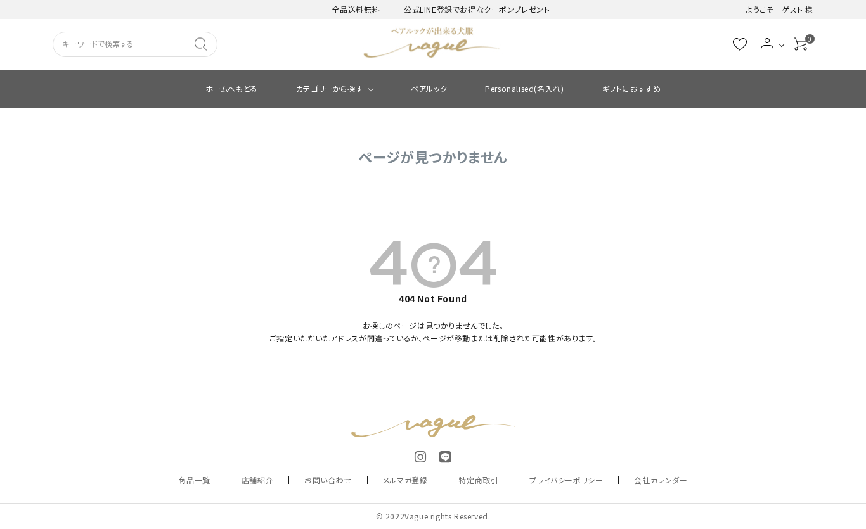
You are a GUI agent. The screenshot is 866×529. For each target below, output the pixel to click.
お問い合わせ (328, 480)
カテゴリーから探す (329, 88)
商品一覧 (194, 480)
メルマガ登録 (405, 480)
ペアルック (429, 88)
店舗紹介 (257, 480)
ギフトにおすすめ (631, 88)
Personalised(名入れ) (524, 88)
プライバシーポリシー (566, 480)
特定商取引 (478, 480)
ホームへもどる (231, 88)
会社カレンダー (660, 480)
